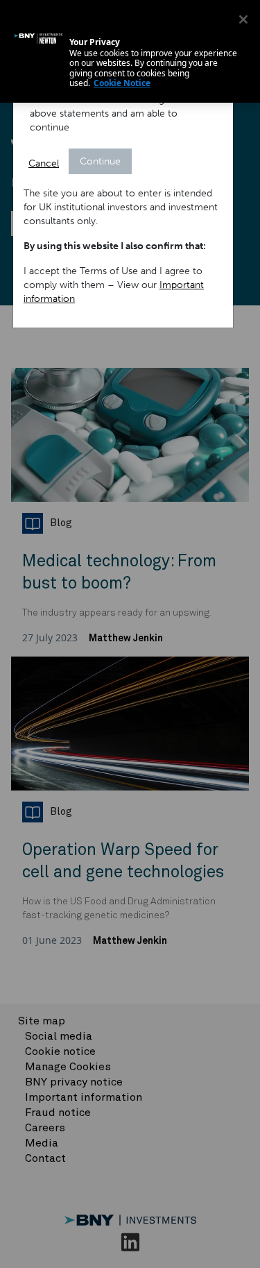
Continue (100, 161)
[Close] (243, 19)
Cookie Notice (122, 83)
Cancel (43, 163)
